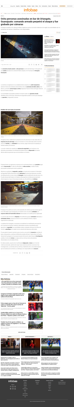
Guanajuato (17, 274)
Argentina (18, 6)
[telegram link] (13, 389)
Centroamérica (44, 6)
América (25, 382)
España (33, 6)
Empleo (37, 383)
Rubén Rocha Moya (26, 13)
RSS (25, 396)
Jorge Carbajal (20, 13)
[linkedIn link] (15, 389)
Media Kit (49, 390)
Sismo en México (14, 13)
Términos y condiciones (62, 382)
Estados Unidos (23, 6)
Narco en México (4, 274)
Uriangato (23, 274)
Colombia (29, 6)
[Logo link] (30, 9)
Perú (40, 6)
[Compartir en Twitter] (34, 65)
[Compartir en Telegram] (39, 65)
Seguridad (11, 274)
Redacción (37, 382)
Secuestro (5, 13)
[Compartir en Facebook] (32, 65)
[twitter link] (13, 386)
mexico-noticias (30, 274)
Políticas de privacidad (61, 383)
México (36, 6)
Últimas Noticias (55, 6)
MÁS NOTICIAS (21, 332)
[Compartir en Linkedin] (36, 65)
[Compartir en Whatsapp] (29, 65)
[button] (2, 6)
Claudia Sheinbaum (38, 13)
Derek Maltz (9, 13)
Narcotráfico (37, 274)
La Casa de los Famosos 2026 (52, 13)
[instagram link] (15, 386)
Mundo (49, 6)
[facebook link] (10, 386)
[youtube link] (10, 389)
